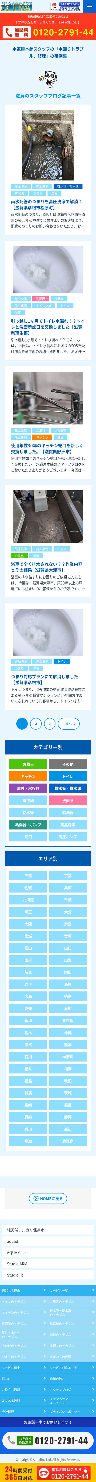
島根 (68, 984)
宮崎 (68, 936)
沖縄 (68, 1032)
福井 (28, 1068)
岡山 (68, 972)
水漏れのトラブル (62, 1345)
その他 (67, 764)
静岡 (68, 1117)
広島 (28, 996)
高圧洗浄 (21, 186)
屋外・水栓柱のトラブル (11, 1334)
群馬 (28, 1093)
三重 (28, 875)
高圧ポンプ (67, 836)
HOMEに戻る (51, 1198)
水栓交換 (60, 430)
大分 (68, 912)
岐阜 (28, 972)
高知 (68, 1129)
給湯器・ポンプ (28, 824)
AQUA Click (17, 1252)
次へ (69, 723)
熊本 (68, 1044)
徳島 (68, 996)
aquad (12, 1241)
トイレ (64, 306)
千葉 (68, 899)
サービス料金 (11, 1367)
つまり (37, 193)
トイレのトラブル (14, 1301)
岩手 (28, 984)
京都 (68, 875)
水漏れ (58, 298)
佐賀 (28, 887)
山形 (28, 960)
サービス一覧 (59, 1290)
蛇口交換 (21, 298)
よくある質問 (11, 1400)
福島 (28, 1081)
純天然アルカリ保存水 (25, 1230)
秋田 (68, 1081)
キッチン (42, 437)
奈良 (68, 924)
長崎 (28, 1105)
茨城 (68, 1093)
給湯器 (67, 812)
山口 (68, 948)
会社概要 (8, 1411)
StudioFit (15, 1275)
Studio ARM (17, 1263)
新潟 (28, 1020)
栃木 (28, 1032)
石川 (28, 1056)
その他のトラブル (14, 1345)
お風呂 (19, 556)
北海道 (28, 899)
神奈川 (67, 1056)
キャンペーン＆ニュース (59, 1400)
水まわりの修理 (60, 1356)
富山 (28, 948)
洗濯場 (28, 800)
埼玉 (28, 912)
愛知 (68, 1008)
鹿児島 (67, 1141)
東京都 (67, 1020)
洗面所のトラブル (14, 1323)
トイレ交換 (43, 306)
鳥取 (28, 1141)
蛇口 (28, 836)
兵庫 (68, 887)
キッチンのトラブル (15, 1312)
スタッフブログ (60, 1389)
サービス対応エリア (63, 1367)
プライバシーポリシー (65, 1411)
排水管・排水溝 (68, 186)
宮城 (28, 936)
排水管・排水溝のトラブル (60, 1312)
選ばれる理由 (11, 1290)
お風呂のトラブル (62, 1301)
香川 (28, 1129)
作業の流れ (57, 1378)
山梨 (68, 960)
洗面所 (40, 298)
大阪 (28, 924)
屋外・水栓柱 (28, 788)
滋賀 (54, 193)
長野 (68, 1105)
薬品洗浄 (21, 661)
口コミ (6, 1378)
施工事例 (42, 186)
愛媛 (28, 1008)
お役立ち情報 (11, 1389)
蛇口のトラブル (60, 1334)
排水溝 (19, 193)
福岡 (68, 1068)
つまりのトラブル (14, 1356)
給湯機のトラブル (62, 1323)
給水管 (28, 812)
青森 (28, 1117)
